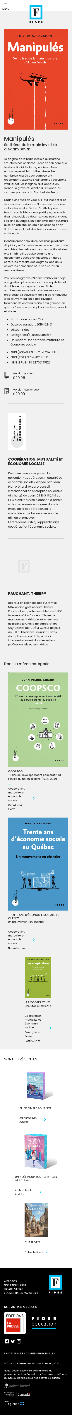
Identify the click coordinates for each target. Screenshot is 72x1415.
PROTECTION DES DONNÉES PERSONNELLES (29, 1353)
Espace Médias (13, 1289)
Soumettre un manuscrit (21, 1293)
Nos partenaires (15, 1285)
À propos (10, 1281)
